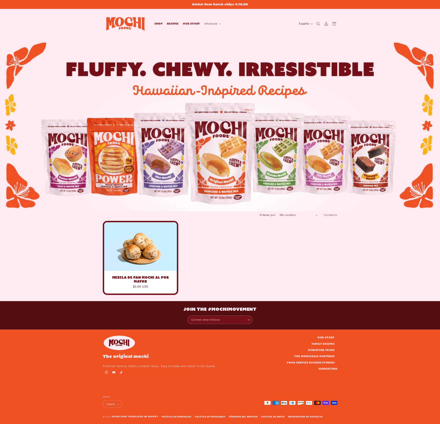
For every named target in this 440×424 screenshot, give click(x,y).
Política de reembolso (176, 416)
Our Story (326, 337)
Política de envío (273, 416)
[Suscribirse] (248, 320)
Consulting (327, 368)
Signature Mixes (321, 350)
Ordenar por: (268, 215)
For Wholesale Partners (314, 356)
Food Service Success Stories (311, 362)
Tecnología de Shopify (143, 416)
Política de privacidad (210, 416)
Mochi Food (119, 416)
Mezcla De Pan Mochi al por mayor (140, 279)
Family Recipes (323, 343)
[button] (212, 23)
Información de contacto (305, 416)
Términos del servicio (243, 416)
